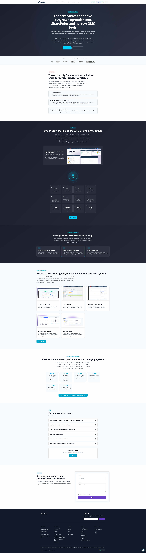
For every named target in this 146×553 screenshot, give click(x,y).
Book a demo (67, 48)
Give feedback (70, 534)
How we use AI (84, 537)
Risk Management (44, 532)
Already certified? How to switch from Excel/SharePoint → (73, 395)
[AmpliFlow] (44, 514)
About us (69, 528)
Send (92, 497)
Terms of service (84, 529)
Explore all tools (41, 341)
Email (79, 475)
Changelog (56, 529)
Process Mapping (44, 531)
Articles (74, 2)
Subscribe (102, 518)
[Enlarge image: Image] (84, 156)
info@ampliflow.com (98, 529)
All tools (42, 528)
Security (82, 538)
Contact (79, 2)
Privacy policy (83, 528)
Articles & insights (57, 528)
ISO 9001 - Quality (57, 534)
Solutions (63, 2)
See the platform (78, 48)
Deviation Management (45, 534)
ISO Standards (56, 532)
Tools (57, 2)
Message (80, 482)
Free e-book (56, 541)
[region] (84, 156)
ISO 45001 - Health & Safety (59, 537)
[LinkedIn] (96, 532)
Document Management (45, 536)
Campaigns (83, 533)
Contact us (73, 455)
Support (69, 532)
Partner (69, 531)
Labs (41, 537)
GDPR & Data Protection (85, 540)
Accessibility (83, 535)
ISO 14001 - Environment (58, 536)
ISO (68, 2)
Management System (45, 529)
